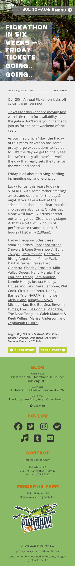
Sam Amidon (45, 277)
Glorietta (15, 267)
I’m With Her (32, 254)
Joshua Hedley (43, 281)
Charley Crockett (37, 267)
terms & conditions (47, 551)
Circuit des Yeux (31, 290)
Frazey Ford (41, 263)
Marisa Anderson (44, 318)
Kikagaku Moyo (40, 300)
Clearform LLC (39, 560)
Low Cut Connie (32, 309)
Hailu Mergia (41, 272)
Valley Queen (18, 272)
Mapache (55, 309)
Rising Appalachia (22, 258)
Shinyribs (50, 295)
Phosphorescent (48, 244)
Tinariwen (52, 254)
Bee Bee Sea (40, 304)
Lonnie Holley (19, 281)
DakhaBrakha (19, 263)
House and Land (21, 286)
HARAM (35, 295)
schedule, (15, 204)
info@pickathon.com (37, 460)
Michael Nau (18, 304)
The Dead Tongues (23, 313)
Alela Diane (17, 300)
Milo (56, 267)
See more (40, 405)
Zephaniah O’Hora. (23, 323)
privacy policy (24, 551)
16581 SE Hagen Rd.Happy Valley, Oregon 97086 (37, 495)
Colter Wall (47, 258)
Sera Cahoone (47, 286)
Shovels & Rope (20, 249)
